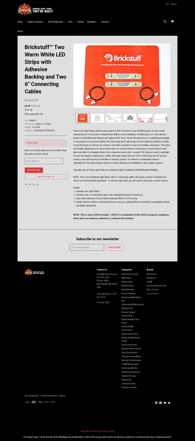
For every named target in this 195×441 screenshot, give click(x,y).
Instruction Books (129, 345)
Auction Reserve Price (156, 285)
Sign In (62, 396)
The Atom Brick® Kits (131, 356)
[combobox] (165, 22)
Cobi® (149, 282)
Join (167, 4)
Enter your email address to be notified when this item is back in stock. (46, 152)
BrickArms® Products (131, 348)
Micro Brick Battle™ (130, 352)
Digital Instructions (130, 334)
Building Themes (129, 387)
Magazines (127, 380)
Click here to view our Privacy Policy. (97, 431)
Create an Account (49, 396)
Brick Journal (152, 289)
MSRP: (28, 105)
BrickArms (151, 278)
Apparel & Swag (129, 376)
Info (70, 22)
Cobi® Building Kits (130, 364)
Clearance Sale (128, 383)
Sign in (174, 4)
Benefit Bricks (128, 285)
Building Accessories (131, 372)
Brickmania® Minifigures (133, 304)
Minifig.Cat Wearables (131, 360)
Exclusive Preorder (130, 274)
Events (81, 22)
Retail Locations (35, 22)
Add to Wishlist (46, 177)
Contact (105, 22)
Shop (20, 22)
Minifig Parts (127, 308)
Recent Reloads (128, 293)
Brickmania (152, 274)
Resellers (91, 22)
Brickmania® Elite (129, 368)
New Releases (128, 289)
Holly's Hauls (127, 282)
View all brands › (153, 294)
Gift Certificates (56, 22)
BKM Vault (126, 278)
